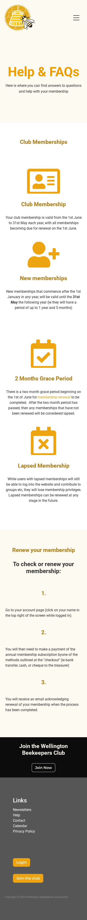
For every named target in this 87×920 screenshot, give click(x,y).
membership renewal (54, 397)
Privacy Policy (24, 831)
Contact (19, 820)
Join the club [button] (28, 878)
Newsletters (22, 809)
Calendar (20, 825)
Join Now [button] (43, 768)
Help (16, 815)
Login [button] (21, 862)
